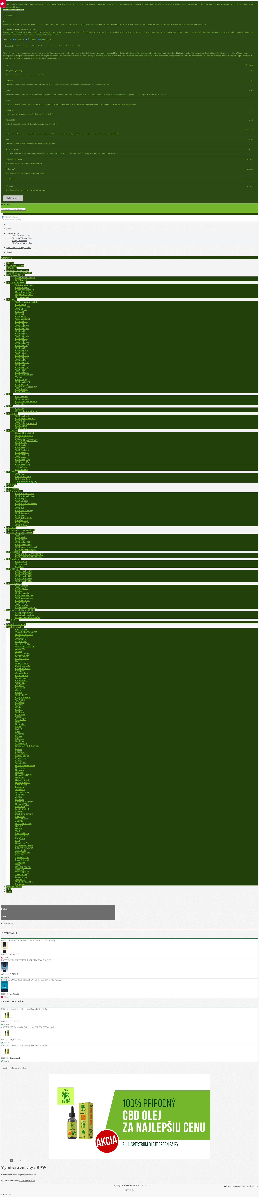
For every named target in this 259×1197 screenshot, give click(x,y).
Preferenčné (19, 39)
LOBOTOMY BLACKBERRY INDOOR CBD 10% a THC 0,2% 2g (27, 960)
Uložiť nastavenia (13, 198)
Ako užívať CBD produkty (22, 238)
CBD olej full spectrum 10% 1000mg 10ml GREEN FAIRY (24, 1045)
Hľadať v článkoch (12, 219)
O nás (8, 229)
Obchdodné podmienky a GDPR (18, 248)
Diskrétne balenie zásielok (22, 243)
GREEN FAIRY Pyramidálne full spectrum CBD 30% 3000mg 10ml (27, 1027)
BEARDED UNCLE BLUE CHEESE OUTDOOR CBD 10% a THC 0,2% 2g (31, 980)
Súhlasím (20, 10)
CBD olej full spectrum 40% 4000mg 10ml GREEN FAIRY (24, 1009)
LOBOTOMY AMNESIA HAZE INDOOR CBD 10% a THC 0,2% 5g (28, 941)
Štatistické (32, 39)
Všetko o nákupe (12, 233)
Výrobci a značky (15, 1068)
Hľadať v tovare (11, 217)
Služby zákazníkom (19, 241)
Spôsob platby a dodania (21, 236)
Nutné (8, 39)
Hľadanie (5, 204)
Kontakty (9, 252)
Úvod (5, 1068)
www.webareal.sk (27, 1180)
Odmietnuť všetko (10, 10)
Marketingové (45, 39)
